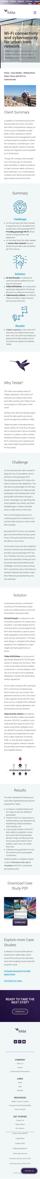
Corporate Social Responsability (20, 1105)
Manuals (20, 1090)
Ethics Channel (20, 1109)
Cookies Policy (20, 1143)
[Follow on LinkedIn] (15, 1041)
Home (6, 73)
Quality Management (20, 1148)
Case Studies (16, 73)
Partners (29, 1)
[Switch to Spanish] (39, 4)
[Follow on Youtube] (24, 1041)
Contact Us (20, 1120)
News (20, 1083)
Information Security (20, 1153)
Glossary (5, 1)
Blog (29, 3)
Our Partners (20, 1128)
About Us (21, 1)
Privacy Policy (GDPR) (20, 1133)
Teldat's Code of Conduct (20, 1101)
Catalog (13, 1)
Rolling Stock (29, 73)
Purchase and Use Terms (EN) (20, 1159)
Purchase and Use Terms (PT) (20, 1164)
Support (37, 1)
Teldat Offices (20, 1124)
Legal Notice (20, 1138)
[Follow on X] (19, 1041)
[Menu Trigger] (35, 12)
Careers (20, 1068)
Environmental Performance (20, 1071)
